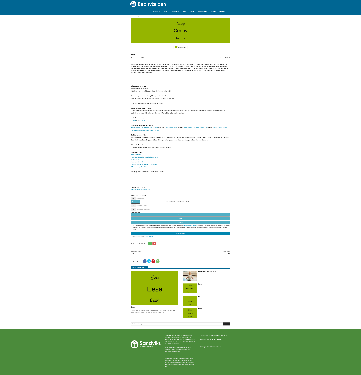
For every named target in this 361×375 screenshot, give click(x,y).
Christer (155, 128)
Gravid (165, 11)
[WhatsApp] (158, 261)
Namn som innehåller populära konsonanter (144, 157)
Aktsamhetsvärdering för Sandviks (210, 339)
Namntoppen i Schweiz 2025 (207, 271)
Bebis (184, 11)
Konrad (143, 120)
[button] (228, 4)
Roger (151, 130)
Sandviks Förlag (170, 335)
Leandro (201, 284)
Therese (156, 130)
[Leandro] (190, 288)
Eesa (133, 307)
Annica (138, 128)
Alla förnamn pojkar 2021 (139, 167)
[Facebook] (145, 261)
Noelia (200, 308)
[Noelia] (190, 313)
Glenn (170, 128)
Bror (151, 128)
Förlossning (175, 11)
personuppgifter (222, 335)
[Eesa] (154, 288)
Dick (166, 128)
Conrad (133, 120)
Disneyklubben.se (190, 339)
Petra (142, 130)
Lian (199, 296)
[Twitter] (149, 261)
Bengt (143, 128)
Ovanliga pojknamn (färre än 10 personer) (144, 164)
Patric (133, 130)
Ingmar (174, 128)
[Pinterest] (153, 261)
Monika (215, 128)
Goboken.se (178, 339)
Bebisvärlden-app (203, 11)
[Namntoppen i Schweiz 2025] (190, 276)
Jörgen (185, 128)
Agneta (133, 128)
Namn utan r (135, 159)
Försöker (155, 11)
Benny (147, 128)
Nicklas (220, 128)
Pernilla (137, 130)
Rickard (146, 130)
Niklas (225, 128)
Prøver (180, 215)
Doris (228, 254)
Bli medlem (221, 11)
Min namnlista (182, 47)
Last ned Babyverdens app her (140, 189)
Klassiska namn (136, 155)
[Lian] (190, 301)
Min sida (213, 11)
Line (206, 128)
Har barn (180, 222)
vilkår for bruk (149, 236)
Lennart (202, 128)
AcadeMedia (179, 347)
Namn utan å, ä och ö (137, 162)
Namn (192, 11)
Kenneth (196, 128)
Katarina (190, 128)
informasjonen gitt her (190, 226)
